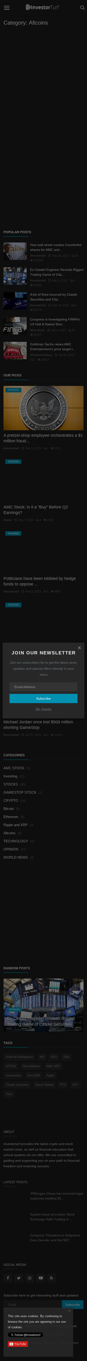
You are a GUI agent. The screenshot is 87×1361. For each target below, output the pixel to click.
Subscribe (43, 698)
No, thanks (44, 709)
